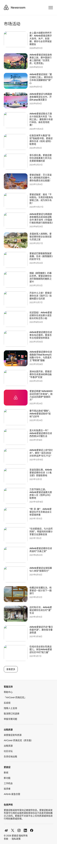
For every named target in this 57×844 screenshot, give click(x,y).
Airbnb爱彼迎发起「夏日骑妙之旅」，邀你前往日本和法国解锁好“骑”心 (41, 78)
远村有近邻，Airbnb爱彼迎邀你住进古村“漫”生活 (40, 610)
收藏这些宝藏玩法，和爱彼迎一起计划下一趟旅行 (40, 590)
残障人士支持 (10, 708)
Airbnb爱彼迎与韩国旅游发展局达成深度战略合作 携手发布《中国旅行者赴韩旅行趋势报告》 (41, 218)
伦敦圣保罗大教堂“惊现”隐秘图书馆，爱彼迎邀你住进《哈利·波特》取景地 (41, 139)
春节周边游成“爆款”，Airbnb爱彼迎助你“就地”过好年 (40, 413)
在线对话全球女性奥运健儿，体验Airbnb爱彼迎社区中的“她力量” (40, 649)
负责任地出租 (10, 756)
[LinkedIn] (25, 830)
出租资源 (8, 745)
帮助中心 (8, 692)
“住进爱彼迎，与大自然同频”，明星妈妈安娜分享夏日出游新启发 (41, 531)
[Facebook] (31, 830)
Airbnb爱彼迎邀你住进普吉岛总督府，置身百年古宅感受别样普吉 (40, 335)
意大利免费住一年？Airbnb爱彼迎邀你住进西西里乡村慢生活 (40, 433)
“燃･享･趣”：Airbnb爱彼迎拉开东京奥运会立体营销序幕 (40, 512)
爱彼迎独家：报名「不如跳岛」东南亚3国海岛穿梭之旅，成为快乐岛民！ (41, 198)
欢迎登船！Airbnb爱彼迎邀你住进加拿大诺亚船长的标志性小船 (40, 315)
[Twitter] (12, 830)
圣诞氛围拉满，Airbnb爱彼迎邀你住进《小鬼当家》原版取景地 (40, 472)
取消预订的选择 (11, 713)
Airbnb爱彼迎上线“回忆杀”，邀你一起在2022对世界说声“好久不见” (41, 453)
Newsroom (18, 7)
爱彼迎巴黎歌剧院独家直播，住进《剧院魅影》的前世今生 (41, 256)
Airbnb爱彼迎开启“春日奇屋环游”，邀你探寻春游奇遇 (41, 629)
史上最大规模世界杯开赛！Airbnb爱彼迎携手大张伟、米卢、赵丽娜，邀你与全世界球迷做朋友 (40, 38)
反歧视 (7, 702)
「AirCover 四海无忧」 (15, 697)
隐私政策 (16, 838)
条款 (6, 838)
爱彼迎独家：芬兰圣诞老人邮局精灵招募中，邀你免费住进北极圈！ (40, 177)
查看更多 (10, 669)
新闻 (6, 772)
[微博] (6, 830)
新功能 (7, 777)
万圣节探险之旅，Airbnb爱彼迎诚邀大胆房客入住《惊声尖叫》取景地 (40, 493)
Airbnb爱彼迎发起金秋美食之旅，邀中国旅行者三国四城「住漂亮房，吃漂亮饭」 (40, 59)
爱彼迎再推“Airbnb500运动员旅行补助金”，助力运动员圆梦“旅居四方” (41, 395)
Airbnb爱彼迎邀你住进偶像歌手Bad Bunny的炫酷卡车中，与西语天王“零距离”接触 (40, 356)
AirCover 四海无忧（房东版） (18, 740)
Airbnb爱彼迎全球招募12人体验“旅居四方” (40, 569)
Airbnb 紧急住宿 (12, 794)
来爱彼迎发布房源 (13, 735)
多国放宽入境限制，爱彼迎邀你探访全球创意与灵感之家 (40, 236)
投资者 (7, 788)
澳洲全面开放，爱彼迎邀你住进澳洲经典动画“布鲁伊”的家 (40, 374)
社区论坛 (8, 751)
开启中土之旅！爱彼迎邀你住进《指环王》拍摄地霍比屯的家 (40, 295)
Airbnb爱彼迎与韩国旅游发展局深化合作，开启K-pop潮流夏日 (40, 97)
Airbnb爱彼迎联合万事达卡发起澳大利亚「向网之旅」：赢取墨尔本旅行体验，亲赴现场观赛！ (41, 119)
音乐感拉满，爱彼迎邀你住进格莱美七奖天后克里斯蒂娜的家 (40, 158)
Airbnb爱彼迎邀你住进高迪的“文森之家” (40, 550)
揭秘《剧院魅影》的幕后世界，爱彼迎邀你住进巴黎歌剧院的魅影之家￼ (40, 277)
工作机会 (8, 783)
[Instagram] (19, 830)
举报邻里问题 (10, 719)
